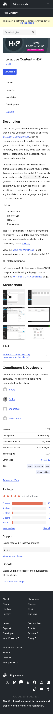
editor (30, 466)
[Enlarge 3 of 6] (21, 310)
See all (46, 528)
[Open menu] (48, 4)
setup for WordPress (23, 250)
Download (10, 71)
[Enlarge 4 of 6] (46, 310)
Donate (33, 633)
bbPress (8, 657)
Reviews (10, 90)
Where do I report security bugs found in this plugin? (16, 355)
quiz (47, 466)
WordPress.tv (11, 638)
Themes (32, 604)
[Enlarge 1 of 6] (21, 293)
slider (39, 472)
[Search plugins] (33, 32)
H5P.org (26, 243)
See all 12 (45, 460)
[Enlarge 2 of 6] (46, 293)
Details (9, 82)
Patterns (32, 614)
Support (10, 111)
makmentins (15, 418)
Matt (7, 652)
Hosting (7, 609)
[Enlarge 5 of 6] (21, 328)
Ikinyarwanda (16, 675)
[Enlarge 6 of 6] (46, 328)
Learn (6, 623)
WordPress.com (12, 647)
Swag (32, 638)
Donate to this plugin (13, 581)
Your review (9, 528)
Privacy (7, 614)
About (6, 599)
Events (31, 628)
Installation (11, 97)
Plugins (31, 609)
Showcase (33, 599)
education (39, 466)
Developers (9, 633)
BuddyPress (10, 662)
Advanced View (11, 480)
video (46, 472)
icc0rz (9, 64)
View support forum (13, 556)
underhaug (14, 408)
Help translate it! (26, 23)
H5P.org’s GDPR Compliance (27, 276)
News (6, 604)
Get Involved (35, 623)
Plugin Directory (10, 13)
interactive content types (16, 136)
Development (13, 104)
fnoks (12, 399)
